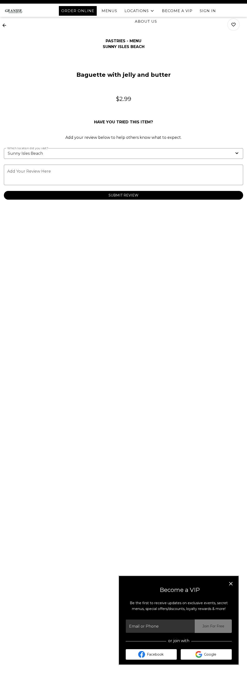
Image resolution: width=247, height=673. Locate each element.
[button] (139, 11)
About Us (146, 21)
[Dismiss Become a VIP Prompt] (231, 583)
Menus (109, 10)
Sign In (208, 10)
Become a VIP (177, 10)
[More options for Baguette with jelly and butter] (233, 24)
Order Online (77, 10)
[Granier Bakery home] (25, 11)
